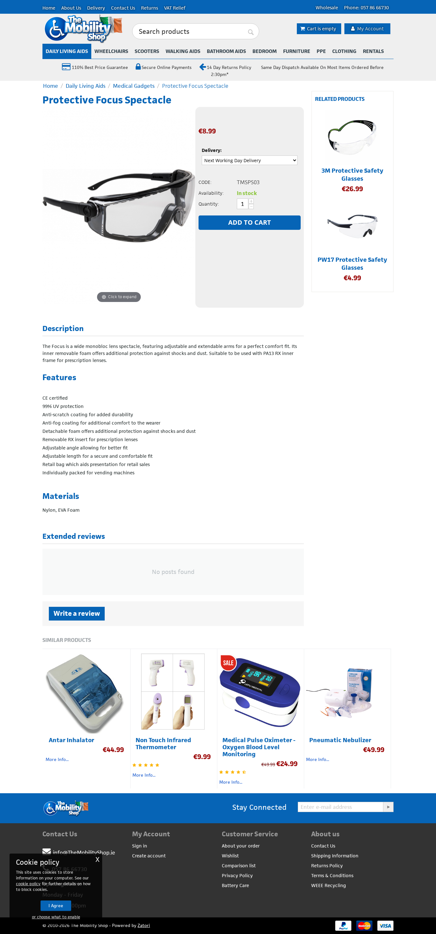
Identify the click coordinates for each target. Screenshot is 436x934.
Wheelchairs (111, 51)
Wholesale (327, 7)
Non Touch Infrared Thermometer (163, 744)
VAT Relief (174, 8)
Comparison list (239, 865)
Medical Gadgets (133, 85)
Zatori (144, 925)
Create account (149, 856)
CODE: (205, 182)
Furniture (296, 51)
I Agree (56, 905)
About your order (241, 846)
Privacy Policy (237, 875)
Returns (149, 8)
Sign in (139, 846)
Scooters (147, 51)
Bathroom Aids (226, 51)
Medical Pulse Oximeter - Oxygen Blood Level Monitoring (258, 747)
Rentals (373, 51)
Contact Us (123, 8)
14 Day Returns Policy (229, 67)
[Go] (388, 807)
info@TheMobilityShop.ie (84, 852)
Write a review (77, 613)
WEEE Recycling (328, 885)
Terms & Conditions (332, 875)
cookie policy (28, 883)
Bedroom (264, 51)
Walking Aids (183, 51)
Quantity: (209, 204)
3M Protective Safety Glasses (352, 175)
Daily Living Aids (67, 51)
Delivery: (212, 150)
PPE (321, 51)
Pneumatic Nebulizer (340, 740)
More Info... (57, 759)
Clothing (344, 51)
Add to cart (249, 222)
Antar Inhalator (71, 740)
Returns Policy (327, 865)
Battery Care (235, 885)
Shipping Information (334, 856)
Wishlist (230, 856)
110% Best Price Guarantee (99, 67)
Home (48, 8)
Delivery (96, 8)
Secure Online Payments (167, 67)
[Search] (251, 31)
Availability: (211, 193)
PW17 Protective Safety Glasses (352, 264)
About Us (71, 8)
